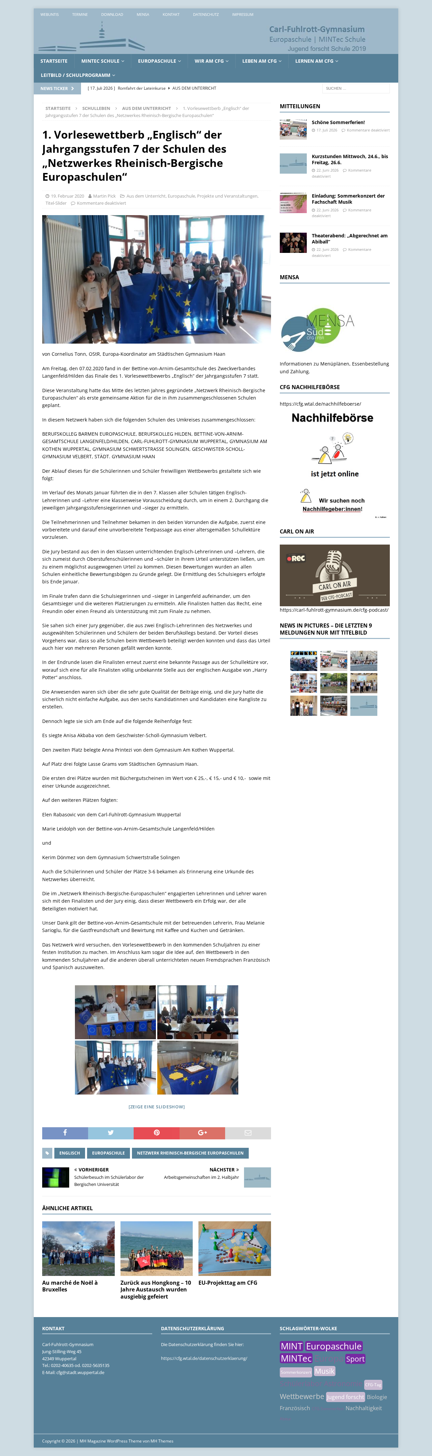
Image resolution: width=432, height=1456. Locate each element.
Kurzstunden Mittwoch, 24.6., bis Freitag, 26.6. (350, 159)
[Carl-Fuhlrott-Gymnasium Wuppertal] (202, 50)
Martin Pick (104, 196)
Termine (80, 14)
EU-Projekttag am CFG (228, 1282)
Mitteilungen (300, 106)
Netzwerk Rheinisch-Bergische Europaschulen (190, 1153)
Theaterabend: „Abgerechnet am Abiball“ (350, 238)
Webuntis (49, 14)
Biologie (377, 1397)
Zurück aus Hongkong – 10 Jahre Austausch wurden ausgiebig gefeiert (155, 1290)
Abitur (285, 1419)
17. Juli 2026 (327, 130)
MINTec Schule (100, 61)
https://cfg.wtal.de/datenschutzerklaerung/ (204, 1358)
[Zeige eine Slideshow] (157, 1107)
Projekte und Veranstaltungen (227, 196)
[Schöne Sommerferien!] (293, 129)
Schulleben (96, 108)
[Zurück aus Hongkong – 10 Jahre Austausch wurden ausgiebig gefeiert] (156, 1248)
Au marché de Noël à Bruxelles (70, 1286)
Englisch (69, 1153)
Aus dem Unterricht (146, 196)
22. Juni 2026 (328, 170)
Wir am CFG (209, 61)
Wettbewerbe (302, 1396)
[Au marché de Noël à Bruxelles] (78, 1248)
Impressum (242, 14)
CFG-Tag (373, 1385)
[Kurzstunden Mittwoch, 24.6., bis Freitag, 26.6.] (293, 163)
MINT (291, 1346)
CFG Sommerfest (328, 1408)
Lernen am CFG (314, 61)
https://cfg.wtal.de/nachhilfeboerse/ (320, 404)
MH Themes (162, 1441)
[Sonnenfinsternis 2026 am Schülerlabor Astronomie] (303, 661)
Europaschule (157, 61)
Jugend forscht (345, 1397)
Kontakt (171, 14)
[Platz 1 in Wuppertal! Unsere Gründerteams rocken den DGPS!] (303, 706)
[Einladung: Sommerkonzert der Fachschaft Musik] (293, 203)
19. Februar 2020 (67, 196)
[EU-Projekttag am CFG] (234, 1248)
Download (112, 14)
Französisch (295, 1408)
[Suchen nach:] (356, 88)
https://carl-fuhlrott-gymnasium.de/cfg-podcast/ (334, 610)
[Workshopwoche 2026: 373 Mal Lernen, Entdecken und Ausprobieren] (303, 683)
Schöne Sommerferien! (338, 122)
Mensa (143, 14)
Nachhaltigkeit (364, 1408)
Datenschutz (206, 14)
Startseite (54, 61)
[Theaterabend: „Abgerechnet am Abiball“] (293, 243)
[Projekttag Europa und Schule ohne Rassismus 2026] (333, 706)
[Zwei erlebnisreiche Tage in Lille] (333, 683)
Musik (324, 1371)
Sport (355, 1359)
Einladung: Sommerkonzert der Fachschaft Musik (348, 199)
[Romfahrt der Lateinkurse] (363, 661)
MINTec (296, 1358)
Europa (329, 1358)
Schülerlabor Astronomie (321, 1383)
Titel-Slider (56, 203)
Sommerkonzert (296, 1372)
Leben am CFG (259, 61)
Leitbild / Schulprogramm (75, 75)
